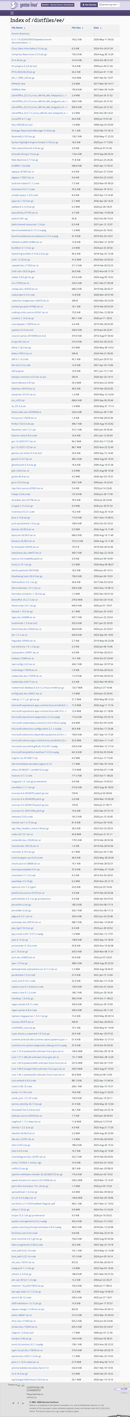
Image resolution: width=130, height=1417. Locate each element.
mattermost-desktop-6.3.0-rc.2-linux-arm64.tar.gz (38, 687)
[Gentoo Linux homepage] (24, 5)
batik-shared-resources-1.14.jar (28, 224)
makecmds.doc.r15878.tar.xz (27, 675)
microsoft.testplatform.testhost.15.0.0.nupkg (35, 752)
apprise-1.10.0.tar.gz (22, 200)
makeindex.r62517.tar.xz (25, 681)
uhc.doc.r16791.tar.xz (23, 1262)
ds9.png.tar (18, 370)
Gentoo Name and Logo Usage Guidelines (56, 1411)
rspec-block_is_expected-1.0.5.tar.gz (31, 1033)
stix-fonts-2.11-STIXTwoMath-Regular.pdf (33, 1203)
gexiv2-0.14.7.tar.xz (22, 458)
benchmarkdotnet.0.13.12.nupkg (29, 230)
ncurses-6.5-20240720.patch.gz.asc (30, 804)
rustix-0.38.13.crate (22, 1086)
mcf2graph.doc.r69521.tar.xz (27, 693)
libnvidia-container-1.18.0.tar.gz (29, 593)
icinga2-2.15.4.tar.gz (22, 505)
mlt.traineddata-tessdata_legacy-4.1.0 (32, 763)
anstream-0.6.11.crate (23, 189)
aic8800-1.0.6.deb (21, 165)
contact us (31, 1397)
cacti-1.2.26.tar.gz (21, 259)
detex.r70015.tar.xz (22, 353)
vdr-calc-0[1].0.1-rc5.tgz (24, 1279)
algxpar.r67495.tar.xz (23, 171)
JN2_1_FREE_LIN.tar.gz (23, 77)
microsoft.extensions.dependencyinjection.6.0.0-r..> (39, 734)
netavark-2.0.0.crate (22, 816)
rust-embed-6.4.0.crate (24, 1080)
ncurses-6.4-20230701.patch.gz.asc (30, 793)
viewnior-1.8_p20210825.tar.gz (28, 1285)
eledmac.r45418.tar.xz (23, 388)
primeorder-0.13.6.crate (24, 945)
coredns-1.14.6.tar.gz (23, 318)
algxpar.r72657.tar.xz (23, 177)
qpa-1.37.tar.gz (20, 963)
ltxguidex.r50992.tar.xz (24, 640)
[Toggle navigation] (12, 13)
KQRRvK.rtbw (19, 89)
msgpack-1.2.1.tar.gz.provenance (29, 781)
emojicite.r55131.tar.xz (24, 394)
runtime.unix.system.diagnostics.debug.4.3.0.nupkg (39, 1045)
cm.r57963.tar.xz (20, 282)
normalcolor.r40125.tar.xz (25, 845)
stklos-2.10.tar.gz (20, 1209)
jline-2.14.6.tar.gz (21, 517)
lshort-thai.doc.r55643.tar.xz (27, 628)
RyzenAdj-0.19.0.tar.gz (23, 136)
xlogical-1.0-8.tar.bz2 (23, 1332)
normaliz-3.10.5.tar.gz (23, 851)
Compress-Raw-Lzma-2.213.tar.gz (29, 54)
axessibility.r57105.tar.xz (25, 212)
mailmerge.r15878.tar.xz (24, 669)
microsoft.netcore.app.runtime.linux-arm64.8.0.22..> (39, 740)
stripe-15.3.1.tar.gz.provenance (28, 1215)
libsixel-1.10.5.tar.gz (22, 611)
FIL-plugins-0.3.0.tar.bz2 (24, 66)
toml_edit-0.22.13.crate (24, 1250)
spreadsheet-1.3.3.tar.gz (24, 1191)
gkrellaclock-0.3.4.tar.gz (24, 464)
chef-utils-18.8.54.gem (23, 271)
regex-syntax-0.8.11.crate (25, 1004)
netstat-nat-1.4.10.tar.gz (24, 822)
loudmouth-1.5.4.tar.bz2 (24, 623)
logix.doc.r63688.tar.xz (23, 617)
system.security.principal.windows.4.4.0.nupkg (36, 1227)
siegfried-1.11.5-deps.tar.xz (26, 1121)
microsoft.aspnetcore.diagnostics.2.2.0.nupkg (36, 716)
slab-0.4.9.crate (20, 1150)
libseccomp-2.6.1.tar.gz (24, 605)
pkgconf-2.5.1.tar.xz (22, 916)
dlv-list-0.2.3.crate (21, 365)
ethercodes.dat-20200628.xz (26, 411)
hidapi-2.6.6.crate (21, 494)
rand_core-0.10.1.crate (23, 980)
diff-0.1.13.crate (20, 359)
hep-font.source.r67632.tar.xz (27, 488)
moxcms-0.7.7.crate (22, 775)
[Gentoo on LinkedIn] (22, 1403)
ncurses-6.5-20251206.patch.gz (28, 810)
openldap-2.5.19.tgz (22, 881)
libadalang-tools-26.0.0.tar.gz (27, 576)
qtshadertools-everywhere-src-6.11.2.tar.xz (34, 969)
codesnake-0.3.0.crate (23, 294)
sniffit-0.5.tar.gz (20, 1168)
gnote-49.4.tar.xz (20, 476)
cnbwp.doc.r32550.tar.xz (25, 288)
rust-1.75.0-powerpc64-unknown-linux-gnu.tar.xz (38, 1051)
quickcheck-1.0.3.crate (23, 974)
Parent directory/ (20, 33)
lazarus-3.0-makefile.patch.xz (27, 558)
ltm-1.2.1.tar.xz (19, 634)
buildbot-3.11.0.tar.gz (23, 247)
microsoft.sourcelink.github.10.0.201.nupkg (35, 746)
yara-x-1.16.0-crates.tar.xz (25, 1361)
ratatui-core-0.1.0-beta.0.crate (27, 986)
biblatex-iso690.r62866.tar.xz (27, 241)
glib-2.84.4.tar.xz (20, 470)
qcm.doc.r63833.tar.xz (23, 957)
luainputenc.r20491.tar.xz (25, 652)
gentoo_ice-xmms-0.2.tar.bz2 (27, 453)
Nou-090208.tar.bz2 (22, 124)
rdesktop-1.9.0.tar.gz (22, 998)
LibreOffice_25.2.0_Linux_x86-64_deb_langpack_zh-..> (39, 107)
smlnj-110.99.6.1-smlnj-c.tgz (26, 1162)
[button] (89, 4)
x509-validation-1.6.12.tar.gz (27, 1303)
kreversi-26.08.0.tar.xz (23, 540)
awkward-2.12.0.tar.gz (23, 206)
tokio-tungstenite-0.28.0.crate (27, 1244)
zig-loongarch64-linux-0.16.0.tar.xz (30, 1379)
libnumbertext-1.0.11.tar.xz (26, 587)
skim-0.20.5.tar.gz (21, 1144)
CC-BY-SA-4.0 (104, 1408)
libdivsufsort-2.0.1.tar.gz (24, 582)
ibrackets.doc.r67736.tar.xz (26, 499)
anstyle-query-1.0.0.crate (25, 195)
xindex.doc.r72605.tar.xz (24, 1326)
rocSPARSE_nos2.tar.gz (24, 1027)
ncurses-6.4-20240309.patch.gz (28, 798)
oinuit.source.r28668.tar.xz (26, 863)
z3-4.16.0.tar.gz (20, 1373)
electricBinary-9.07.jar (23, 382)
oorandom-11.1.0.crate (24, 875)
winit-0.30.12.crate (21, 1297)
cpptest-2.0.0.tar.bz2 (22, 329)
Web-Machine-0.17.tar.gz (25, 159)
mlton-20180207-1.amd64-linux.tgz (30, 769)
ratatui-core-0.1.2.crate (24, 992)
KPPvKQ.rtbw (18, 83)
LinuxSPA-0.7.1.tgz (21, 118)
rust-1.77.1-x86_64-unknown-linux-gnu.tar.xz (35, 1057)
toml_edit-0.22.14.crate (24, 1256)
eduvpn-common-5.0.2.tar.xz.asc (29, 376)
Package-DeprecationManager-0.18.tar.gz (33, 130)
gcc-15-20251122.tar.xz (24, 447)
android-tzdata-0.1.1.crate (25, 183)
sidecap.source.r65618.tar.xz (27, 1115)
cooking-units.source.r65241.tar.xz (30, 312)
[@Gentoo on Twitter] (12, 1403)
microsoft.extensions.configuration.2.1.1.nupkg (36, 728)
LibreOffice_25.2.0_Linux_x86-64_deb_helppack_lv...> (39, 95)
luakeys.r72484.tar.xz (23, 658)
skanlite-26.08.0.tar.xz (23, 1133)
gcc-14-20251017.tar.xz (24, 441)
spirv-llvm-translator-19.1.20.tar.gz (30, 1186)
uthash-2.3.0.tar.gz (22, 1273)
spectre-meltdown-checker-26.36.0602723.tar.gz (37, 1174)
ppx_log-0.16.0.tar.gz (22, 928)
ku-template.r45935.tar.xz (25, 546)
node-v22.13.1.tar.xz (22, 834)
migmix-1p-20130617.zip (25, 757)
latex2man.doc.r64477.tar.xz (27, 552)
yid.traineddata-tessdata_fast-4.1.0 (30, 1367)
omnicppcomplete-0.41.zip (26, 869)
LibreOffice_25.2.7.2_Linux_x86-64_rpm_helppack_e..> (40, 112)
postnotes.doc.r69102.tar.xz (26, 922)
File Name (17, 27)
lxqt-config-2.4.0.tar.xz (23, 664)
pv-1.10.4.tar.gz (20, 951)
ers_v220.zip (18, 400)
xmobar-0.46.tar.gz (22, 1338)
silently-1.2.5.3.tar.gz (23, 1127)
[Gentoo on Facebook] (17, 1403)
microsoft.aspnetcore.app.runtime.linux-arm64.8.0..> (40, 705)
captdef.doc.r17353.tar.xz (25, 265)
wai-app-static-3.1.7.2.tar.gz (26, 1291)
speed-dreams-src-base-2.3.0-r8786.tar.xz (34, 1180)
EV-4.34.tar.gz (19, 60)
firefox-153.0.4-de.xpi (23, 423)
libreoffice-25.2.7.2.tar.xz (25, 599)
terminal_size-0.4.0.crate (25, 1232)
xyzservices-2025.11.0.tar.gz (26, 1356)
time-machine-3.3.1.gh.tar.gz (27, 1238)
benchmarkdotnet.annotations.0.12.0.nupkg (35, 236)
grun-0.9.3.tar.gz (20, 482)
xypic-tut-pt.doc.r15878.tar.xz (27, 1350)
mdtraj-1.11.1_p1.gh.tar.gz (25, 699)
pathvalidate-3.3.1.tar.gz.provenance (31, 898)
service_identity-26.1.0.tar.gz (27, 1103)
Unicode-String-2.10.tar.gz (25, 153)
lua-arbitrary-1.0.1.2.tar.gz (25, 646)
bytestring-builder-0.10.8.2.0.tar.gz (30, 253)
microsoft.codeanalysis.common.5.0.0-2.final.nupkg (39, 722)
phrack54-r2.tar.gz (21, 904)
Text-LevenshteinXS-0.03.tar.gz (28, 148)
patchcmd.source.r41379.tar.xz (28, 892)
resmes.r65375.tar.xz (23, 1021)
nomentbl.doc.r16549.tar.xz (26, 840)
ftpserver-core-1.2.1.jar (24, 429)
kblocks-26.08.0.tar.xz (23, 529)
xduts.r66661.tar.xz (22, 1315)
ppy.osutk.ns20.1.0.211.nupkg (27, 933)
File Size (76, 27)
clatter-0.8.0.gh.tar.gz (23, 277)
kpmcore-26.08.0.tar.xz (24, 535)
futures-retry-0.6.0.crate (24, 435)
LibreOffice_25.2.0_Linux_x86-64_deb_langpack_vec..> (40, 101)
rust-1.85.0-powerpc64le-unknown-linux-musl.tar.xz (39, 1062)
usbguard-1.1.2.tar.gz (23, 1268)
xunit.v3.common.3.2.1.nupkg (27, 1344)
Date (96, 27)
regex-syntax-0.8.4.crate (24, 1010)
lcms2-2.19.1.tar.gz (22, 564)
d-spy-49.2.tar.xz (20, 341)
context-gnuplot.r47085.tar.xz (27, 306)
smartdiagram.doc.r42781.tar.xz (29, 1156)
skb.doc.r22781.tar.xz (23, 1139)
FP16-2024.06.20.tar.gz (23, 71)
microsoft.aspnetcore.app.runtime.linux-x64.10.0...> (39, 711)
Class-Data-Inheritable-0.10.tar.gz (29, 48)
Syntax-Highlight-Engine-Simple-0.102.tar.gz (35, 142)
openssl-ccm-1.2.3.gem (24, 886)
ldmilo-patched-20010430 (25, 570)
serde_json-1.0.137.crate (24, 1098)
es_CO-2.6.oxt (19, 406)
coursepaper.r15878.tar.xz (25, 324)
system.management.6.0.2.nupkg (29, 1221)
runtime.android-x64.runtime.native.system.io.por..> (39, 1039)
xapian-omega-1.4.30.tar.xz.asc (28, 1309)
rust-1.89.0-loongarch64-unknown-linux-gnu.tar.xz (38, 1068)
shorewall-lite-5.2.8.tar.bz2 (26, 1109)
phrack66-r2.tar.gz (21, 910)
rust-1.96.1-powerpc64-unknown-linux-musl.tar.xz (38, 1074)
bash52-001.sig (20, 218)
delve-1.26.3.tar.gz (21, 347)
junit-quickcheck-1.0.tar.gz (26, 523)
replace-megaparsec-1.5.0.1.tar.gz (30, 1015)
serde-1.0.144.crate (22, 1092)
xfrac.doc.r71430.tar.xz (24, 1320)
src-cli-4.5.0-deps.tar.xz (24, 1197)
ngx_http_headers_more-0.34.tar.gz (30, 828)
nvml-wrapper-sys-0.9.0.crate (27, 857)
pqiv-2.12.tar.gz (20, 939)
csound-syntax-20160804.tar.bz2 (29, 335)
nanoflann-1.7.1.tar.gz (23, 787)
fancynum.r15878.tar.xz (24, 417)
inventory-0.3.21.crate (23, 511)
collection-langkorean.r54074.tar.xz (30, 300)
